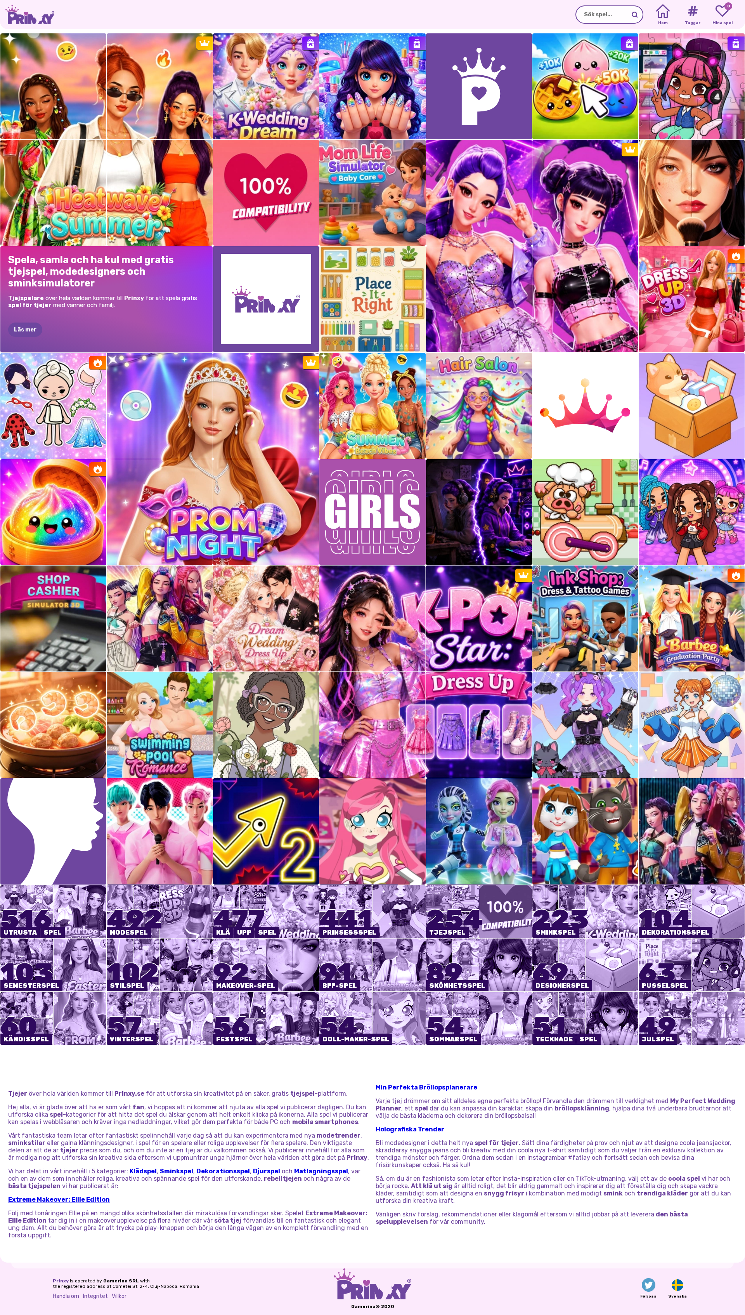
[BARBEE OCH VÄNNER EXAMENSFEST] (692, 618)
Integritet (95, 1296)
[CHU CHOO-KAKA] (585, 512)
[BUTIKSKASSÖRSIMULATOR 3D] (53, 618)
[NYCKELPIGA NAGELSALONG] (372, 86)
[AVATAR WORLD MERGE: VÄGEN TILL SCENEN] (692, 512)
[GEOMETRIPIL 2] (266, 831)
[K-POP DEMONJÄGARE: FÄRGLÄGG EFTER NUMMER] (160, 618)
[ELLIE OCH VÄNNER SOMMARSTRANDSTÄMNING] (372, 406)
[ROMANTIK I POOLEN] (160, 725)
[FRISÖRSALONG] (479, 406)
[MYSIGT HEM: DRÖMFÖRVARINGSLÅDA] (692, 406)
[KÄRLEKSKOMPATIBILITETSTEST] (266, 193)
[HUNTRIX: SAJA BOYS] (160, 831)
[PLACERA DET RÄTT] (372, 299)
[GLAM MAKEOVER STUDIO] (692, 193)
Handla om (66, 1296)
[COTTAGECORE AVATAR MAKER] (266, 725)
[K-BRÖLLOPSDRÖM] (266, 86)
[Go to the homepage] (27, 14)
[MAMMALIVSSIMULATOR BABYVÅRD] (372, 193)
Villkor (119, 1296)
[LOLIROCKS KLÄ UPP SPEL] (372, 831)
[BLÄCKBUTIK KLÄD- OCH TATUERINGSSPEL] (585, 618)
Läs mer (25, 329)
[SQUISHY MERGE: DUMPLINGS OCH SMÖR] (585, 86)
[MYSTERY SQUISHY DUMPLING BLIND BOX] (53, 512)
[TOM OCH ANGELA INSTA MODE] (585, 831)
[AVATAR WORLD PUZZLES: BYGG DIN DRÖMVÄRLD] (692, 86)
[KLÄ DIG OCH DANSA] (692, 725)
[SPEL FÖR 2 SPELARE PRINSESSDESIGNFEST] (585, 725)
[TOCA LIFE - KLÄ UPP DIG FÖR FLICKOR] (53, 406)
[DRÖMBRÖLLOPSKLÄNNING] (266, 618)
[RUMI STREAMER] (479, 512)
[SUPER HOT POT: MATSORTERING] (53, 725)
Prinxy (61, 1281)
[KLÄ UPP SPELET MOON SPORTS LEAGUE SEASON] (479, 831)
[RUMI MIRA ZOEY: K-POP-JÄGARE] (692, 831)
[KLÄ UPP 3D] (692, 299)
